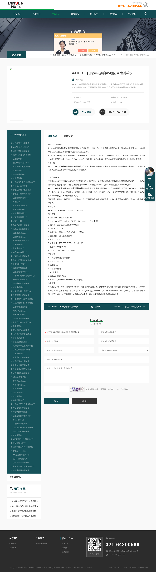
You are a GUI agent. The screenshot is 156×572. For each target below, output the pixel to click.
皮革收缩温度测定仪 (21, 307)
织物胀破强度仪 (19, 287)
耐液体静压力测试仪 (21, 373)
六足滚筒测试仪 (19, 248)
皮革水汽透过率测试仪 (22, 291)
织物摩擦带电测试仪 (21, 462)
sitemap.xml (143, 567)
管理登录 (132, 567)
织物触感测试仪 (19, 237)
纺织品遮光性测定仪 (21, 143)
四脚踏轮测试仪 (19, 311)
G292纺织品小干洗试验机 (131, 307)
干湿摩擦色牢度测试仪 (22, 369)
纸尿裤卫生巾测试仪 (21, 361)
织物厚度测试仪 (19, 392)
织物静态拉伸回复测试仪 (23, 427)
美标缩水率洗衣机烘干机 (23, 346)
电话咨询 (149, 189)
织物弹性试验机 (19, 174)
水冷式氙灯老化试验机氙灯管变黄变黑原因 (25, 506)
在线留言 (113, 14)
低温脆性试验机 (19, 209)
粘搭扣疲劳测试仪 (20, 252)
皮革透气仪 (17, 159)
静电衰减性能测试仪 (21, 342)
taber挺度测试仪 (19, 377)
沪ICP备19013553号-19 (82, 567)
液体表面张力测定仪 (21, 330)
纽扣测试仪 (17, 396)
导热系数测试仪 (19, 385)
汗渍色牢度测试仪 (20, 279)
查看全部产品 (15, 477)
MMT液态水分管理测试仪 (23, 439)
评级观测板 (17, 178)
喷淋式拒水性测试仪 (21, 357)
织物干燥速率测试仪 (21, 431)
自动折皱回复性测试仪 (22, 167)
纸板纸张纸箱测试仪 (21, 229)
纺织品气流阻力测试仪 (22, 350)
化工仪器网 (122, 567)
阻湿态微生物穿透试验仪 (23, 303)
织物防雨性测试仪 (103, 55)
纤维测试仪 (17, 435)
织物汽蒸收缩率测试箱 (22, 155)
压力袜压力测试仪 (20, 205)
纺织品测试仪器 (86, 55)
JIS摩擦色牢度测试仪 (21, 455)
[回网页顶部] (150, 179)
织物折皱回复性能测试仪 (23, 447)
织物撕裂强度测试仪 (21, 283)
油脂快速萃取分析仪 (21, 163)
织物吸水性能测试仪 (21, 256)
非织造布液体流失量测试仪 (24, 466)
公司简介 (12, 543)
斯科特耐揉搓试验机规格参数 (24, 511)
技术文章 (94, 14)
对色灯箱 (16, 202)
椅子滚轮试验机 (19, 315)
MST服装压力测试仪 (21, 147)
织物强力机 (17, 221)
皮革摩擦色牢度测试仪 (22, 416)
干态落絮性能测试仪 (21, 295)
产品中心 (56, 14)
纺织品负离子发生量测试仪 (24, 404)
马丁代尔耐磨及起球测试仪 (24, 276)
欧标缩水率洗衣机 (20, 186)
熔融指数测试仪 (19, 400)
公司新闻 (12, 548)
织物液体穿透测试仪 (21, 198)
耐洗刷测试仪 (18, 420)
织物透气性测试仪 (20, 268)
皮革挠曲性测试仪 (20, 412)
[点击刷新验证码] (77, 389)
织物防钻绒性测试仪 (21, 470)
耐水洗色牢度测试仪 (21, 365)
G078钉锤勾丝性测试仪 (68, 307)
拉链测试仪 (17, 388)
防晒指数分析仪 (19, 443)
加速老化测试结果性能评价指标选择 (25, 501)
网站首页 (17, 14)
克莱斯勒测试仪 (19, 353)
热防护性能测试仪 (20, 459)
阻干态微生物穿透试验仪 (23, 299)
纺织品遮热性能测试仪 (22, 190)
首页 (64, 55)
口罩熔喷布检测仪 (20, 424)
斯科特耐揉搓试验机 (21, 241)
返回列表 (98, 307)
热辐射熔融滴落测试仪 (22, 260)
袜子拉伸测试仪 (19, 244)
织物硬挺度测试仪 (20, 217)
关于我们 (36, 14)
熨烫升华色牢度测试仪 (22, 322)
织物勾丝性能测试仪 (21, 318)
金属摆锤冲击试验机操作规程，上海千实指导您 (25, 516)
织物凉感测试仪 (19, 233)
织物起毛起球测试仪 (21, 272)
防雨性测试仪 (18, 170)
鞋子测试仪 (17, 326)
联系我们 (132, 14)
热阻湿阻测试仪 (19, 264)
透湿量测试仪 (18, 338)
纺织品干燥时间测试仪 (22, 194)
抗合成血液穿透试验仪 (22, 334)
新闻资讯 (75, 14)
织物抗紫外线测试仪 (21, 151)
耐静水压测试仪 (19, 381)
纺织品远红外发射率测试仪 (24, 182)
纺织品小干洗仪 (19, 451)
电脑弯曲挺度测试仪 (21, 225)
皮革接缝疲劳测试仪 (21, 408)
